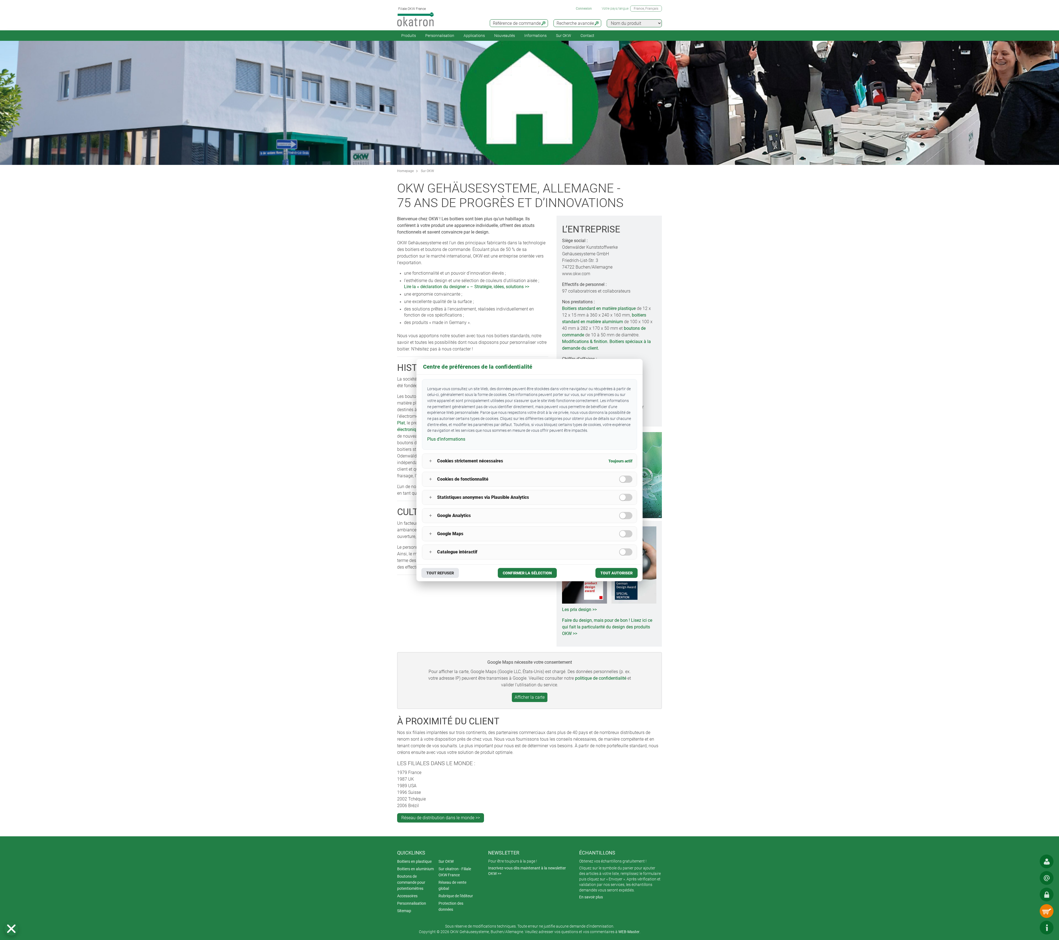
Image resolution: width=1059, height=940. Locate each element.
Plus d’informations (446, 439)
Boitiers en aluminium (415, 869)
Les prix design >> (579, 609)
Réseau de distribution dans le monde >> (440, 817)
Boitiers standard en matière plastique (599, 308)
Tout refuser (440, 573)
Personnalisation (439, 35)
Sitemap (404, 911)
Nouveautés (504, 35)
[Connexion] (1046, 894)
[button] (11, 929)
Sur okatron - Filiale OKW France (454, 872)
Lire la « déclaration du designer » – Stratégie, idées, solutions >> (466, 286)
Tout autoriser (616, 573)
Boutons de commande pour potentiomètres (411, 882)
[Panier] (1046, 911)
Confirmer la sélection (527, 573)
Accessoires (407, 896)
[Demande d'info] (1046, 878)
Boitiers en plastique (414, 861)
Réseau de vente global (452, 885)
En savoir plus (591, 897)
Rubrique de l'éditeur (455, 896)
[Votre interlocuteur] (1046, 861)
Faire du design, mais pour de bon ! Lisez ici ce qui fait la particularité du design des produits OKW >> (607, 627)
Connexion (584, 8)
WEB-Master (629, 932)
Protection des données (450, 906)
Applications (474, 35)
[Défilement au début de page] (1030, 927)
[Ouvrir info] (1046, 927)
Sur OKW (563, 35)
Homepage (405, 171)
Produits (408, 35)
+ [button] (430, 461)
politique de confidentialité (600, 678)
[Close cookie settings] (11, 929)
